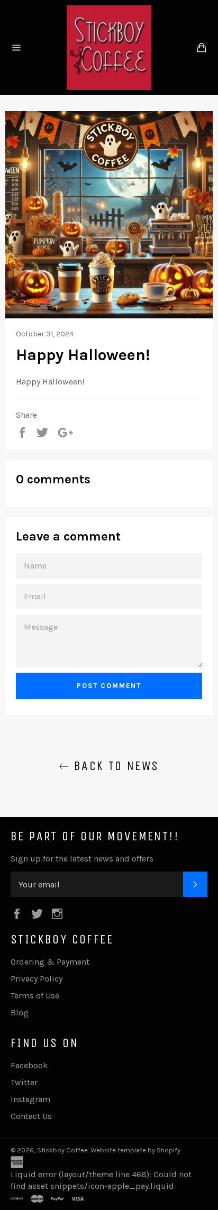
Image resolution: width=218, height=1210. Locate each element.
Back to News (114, 765)
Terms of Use (35, 996)
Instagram (30, 1099)
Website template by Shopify (135, 1150)
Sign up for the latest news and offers (82, 859)
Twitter (24, 1082)
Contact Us (31, 1116)
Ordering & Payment (50, 962)
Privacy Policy (36, 979)
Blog (20, 1012)
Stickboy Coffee (62, 1150)
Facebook (29, 1065)
